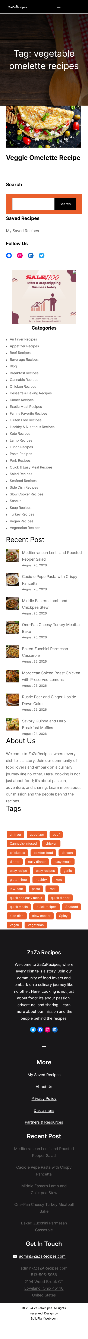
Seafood (71, 907)
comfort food (43, 853)
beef (56, 834)
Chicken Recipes (23, 386)
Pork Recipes (20, 460)
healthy (41, 880)
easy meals (62, 862)
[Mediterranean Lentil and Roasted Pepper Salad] (12, 556)
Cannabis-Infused (23, 843)
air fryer (15, 834)
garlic (68, 871)
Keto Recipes (20, 433)
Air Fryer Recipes (23, 339)
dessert (67, 853)
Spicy (63, 916)
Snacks (15, 501)
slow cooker (41, 916)
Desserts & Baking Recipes (31, 393)
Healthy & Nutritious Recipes (32, 427)
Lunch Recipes (21, 447)
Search (65, 204)
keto (59, 880)
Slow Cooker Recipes (26, 494)
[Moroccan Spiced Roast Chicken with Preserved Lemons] (12, 677)
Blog (13, 366)
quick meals (19, 907)
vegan (14, 925)
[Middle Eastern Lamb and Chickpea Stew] (12, 604)
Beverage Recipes (24, 359)
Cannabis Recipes (24, 379)
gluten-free (18, 880)
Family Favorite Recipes (28, 413)
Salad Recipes (21, 474)
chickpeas (17, 853)
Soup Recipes (20, 507)
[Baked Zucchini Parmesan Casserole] (12, 652)
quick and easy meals (26, 898)
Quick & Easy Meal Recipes (31, 467)
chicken (51, 843)
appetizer (37, 834)
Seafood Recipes (23, 481)
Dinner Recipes (22, 400)
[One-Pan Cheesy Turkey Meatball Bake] (12, 628)
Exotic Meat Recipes (26, 406)
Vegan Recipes (21, 521)
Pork (52, 889)
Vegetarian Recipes (25, 528)
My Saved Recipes (22, 230)
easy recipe (18, 871)
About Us (44, 1086)
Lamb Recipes (21, 440)
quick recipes (47, 907)
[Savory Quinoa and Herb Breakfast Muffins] (12, 725)
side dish (16, 916)
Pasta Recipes (21, 454)
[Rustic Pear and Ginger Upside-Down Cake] (12, 701)
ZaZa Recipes (44, 952)
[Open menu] (58, 6)
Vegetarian (36, 925)
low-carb (16, 889)
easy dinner (37, 862)
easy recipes (45, 871)
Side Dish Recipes (24, 487)
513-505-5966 (44, 1275)
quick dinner (60, 898)
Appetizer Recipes (24, 346)
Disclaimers (44, 1110)
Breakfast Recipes (24, 373)
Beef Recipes (20, 353)
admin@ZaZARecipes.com (44, 1268)
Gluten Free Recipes (25, 420)
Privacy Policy (43, 1098)
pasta (36, 889)
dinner (14, 862)
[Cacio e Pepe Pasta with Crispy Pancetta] (12, 580)
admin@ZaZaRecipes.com (42, 1256)
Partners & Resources (44, 1122)
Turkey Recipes (22, 514)
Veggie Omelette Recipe (43, 157)
